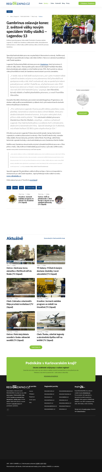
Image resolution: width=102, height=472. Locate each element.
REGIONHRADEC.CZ (49, 409)
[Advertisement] (36, 221)
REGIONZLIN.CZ (63, 400)
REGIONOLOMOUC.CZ (65, 403)
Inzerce (31, 391)
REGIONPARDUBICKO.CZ (66, 391)
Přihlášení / (84, 3)
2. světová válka (30, 187)
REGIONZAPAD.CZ (49, 394)
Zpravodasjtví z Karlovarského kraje (54, 238)
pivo (9, 187)
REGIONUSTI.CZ (48, 403)
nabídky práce (17, 399)
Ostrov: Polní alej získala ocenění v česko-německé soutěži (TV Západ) (18, 337)
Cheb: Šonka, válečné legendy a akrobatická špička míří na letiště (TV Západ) (50, 337)
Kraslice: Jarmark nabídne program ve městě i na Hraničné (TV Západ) (26, 200)
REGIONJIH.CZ (48, 397)
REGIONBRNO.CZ (64, 397)
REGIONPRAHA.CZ (49, 400)
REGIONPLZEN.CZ (49, 391)
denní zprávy (10, 395)
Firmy (67, 3)
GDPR (38, 463)
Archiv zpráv (32, 399)
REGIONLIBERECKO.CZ (50, 406)
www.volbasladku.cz (14, 176)
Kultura (9, 11)
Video (52, 3)
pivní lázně (33, 180)
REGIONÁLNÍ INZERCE (51, 376)
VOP (41, 463)
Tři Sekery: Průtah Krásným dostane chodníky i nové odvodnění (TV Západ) (49, 271)
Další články (35, 347)
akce (21, 187)
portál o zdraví (86, 409)
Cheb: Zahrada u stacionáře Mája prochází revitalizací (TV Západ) (20, 304)
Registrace (91, 3)
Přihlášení (31, 394)
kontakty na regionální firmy (17, 397)
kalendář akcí (10, 399)
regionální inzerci (16, 403)
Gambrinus (44, 64)
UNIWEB (77, 399)
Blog (63, 3)
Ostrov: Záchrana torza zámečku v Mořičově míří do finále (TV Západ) (19, 271)
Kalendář (58, 3)
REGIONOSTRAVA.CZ (65, 406)
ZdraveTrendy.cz (81, 411)
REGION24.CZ (63, 409)
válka (39, 187)
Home (40, 3)
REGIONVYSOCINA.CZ (65, 394)
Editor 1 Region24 (14, 16)
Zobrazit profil (83, 113)
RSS (30, 402)
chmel (15, 187)
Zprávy (46, 3)
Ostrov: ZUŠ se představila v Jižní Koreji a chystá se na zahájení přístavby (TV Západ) (46, 200)
